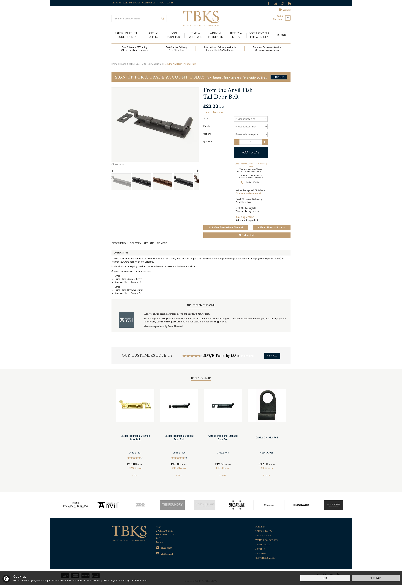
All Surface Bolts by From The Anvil (226, 227)
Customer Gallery (265, 558)
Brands (282, 35)
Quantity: (207, 141)
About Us (260, 549)
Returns (149, 243)
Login (169, 3)
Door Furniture (174, 35)
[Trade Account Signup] (201, 77)
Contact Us (148, 3)
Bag (287, 17)
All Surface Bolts (247, 235)
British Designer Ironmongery (126, 35)
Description (119, 243)
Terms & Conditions (266, 540)
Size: (206, 118)
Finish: (206, 126)
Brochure (260, 553)
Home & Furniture (194, 35)
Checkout (277, 19)
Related (162, 243)
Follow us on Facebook (268, 3)
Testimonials (262, 544)
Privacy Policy (263, 536)
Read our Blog (275, 3)
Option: (207, 134)
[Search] (162, 18)
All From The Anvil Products (271, 227)
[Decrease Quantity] (236, 142)
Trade (161, 3)
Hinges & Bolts (236, 35)
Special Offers (153, 35)
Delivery (135, 243)
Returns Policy (263, 531)
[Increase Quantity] (265, 142)
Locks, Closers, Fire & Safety (259, 35)
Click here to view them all (248, 193)
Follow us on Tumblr (289, 3)
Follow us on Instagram (282, 3)
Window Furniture (215, 35)
